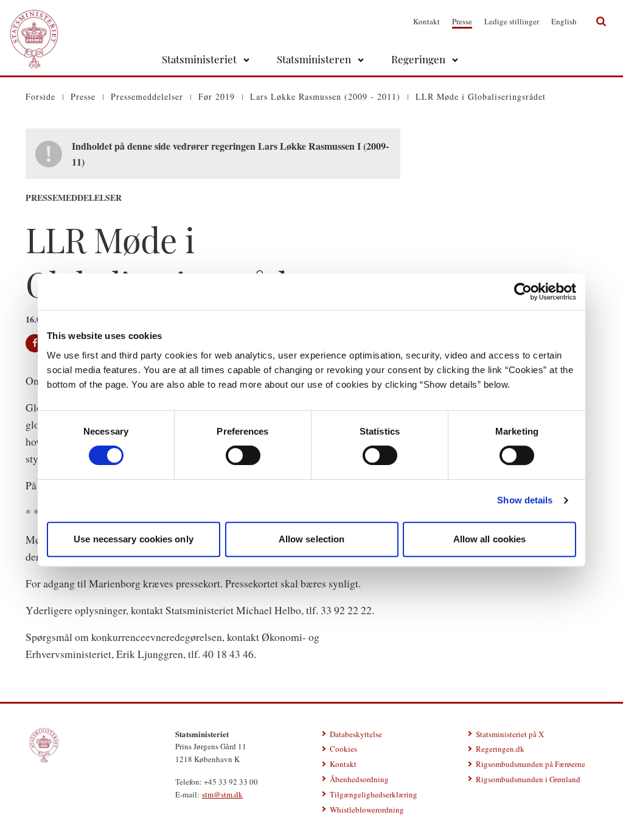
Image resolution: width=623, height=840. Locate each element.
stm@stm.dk (222, 794)
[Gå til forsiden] (34, 21)
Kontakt (426, 21)
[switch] (243, 455)
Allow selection (312, 539)
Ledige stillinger (511, 21)
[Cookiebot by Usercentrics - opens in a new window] (523, 291)
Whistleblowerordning (367, 809)
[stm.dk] (43, 745)
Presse (462, 21)
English (564, 21)
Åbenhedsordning (359, 779)
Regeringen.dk (500, 748)
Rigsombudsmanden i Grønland (528, 779)
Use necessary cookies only (133, 539)
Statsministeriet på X (510, 734)
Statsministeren (314, 59)
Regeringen (418, 59)
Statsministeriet (199, 59)
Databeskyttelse (356, 734)
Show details (524, 500)
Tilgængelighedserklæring (373, 794)
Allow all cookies (489, 539)
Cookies (343, 748)
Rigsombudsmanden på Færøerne (530, 763)
